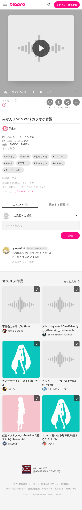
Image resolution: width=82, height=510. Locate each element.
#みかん (8, 163)
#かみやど (58, 163)
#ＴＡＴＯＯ (59, 156)
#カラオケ (9, 156)
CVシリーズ (47, 488)
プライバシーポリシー (16, 488)
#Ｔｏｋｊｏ (40, 163)
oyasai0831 (18, 248)
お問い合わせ (34, 488)
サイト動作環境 (20, 484)
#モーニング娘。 (13, 170)
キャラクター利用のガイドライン (44, 484)
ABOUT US (71, 488)
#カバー (24, 156)
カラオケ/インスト (24, 191)
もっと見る (70, 281)
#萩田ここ (23, 163)
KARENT (59, 488)
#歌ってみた (40, 156)
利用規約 (65, 484)
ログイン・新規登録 (66, 4)
